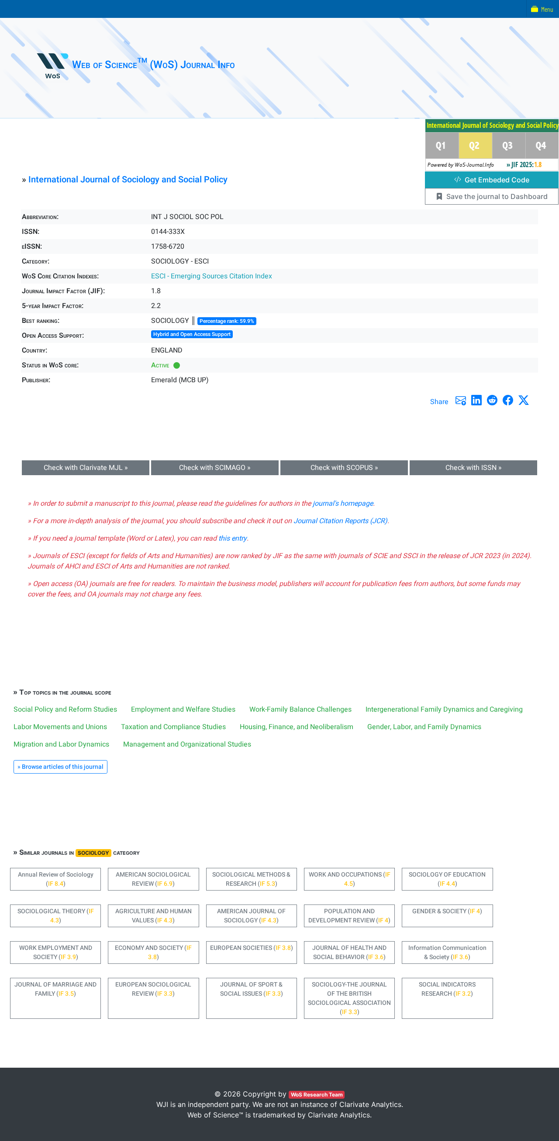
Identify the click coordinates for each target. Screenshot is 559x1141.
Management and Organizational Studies (187, 744)
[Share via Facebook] (508, 400)
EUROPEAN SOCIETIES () (251, 948)
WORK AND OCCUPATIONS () (349, 879)
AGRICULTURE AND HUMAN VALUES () (153, 916)
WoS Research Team (317, 1094)
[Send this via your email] (461, 400)
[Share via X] (523, 400)
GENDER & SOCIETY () (447, 911)
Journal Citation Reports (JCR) (340, 521)
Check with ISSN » (473, 468)
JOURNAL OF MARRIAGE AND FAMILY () (55, 989)
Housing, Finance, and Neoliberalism (296, 727)
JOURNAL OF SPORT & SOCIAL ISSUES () (251, 989)
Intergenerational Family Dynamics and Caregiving (444, 709)
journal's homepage (343, 503)
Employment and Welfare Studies (183, 709)
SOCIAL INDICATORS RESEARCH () (447, 989)
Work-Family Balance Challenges (300, 709)
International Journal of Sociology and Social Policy (128, 179)
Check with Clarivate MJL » (86, 468)
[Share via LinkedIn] (476, 400)
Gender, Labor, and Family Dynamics (424, 727)
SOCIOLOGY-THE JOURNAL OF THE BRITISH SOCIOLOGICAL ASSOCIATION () (349, 998)
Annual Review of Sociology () (55, 879)
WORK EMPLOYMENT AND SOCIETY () (55, 952)
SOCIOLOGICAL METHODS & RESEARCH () (251, 879)
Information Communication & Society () (447, 952)
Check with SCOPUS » (344, 468)
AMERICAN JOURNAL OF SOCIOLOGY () (251, 916)
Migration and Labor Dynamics (61, 744)
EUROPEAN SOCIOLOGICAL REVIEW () (153, 989)
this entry (232, 538)
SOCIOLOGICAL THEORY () (55, 916)
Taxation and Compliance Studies (173, 727)
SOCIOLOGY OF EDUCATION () (447, 879)
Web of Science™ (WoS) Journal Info (153, 64)
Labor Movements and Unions (60, 727)
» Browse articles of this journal (60, 766)
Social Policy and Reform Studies (65, 709)
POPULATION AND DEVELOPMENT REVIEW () (349, 916)
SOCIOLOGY (93, 853)
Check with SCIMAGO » (215, 468)
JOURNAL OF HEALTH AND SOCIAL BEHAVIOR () (349, 952)
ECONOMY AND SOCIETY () (153, 952)
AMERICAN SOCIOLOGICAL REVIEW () (153, 879)
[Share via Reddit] (492, 400)
